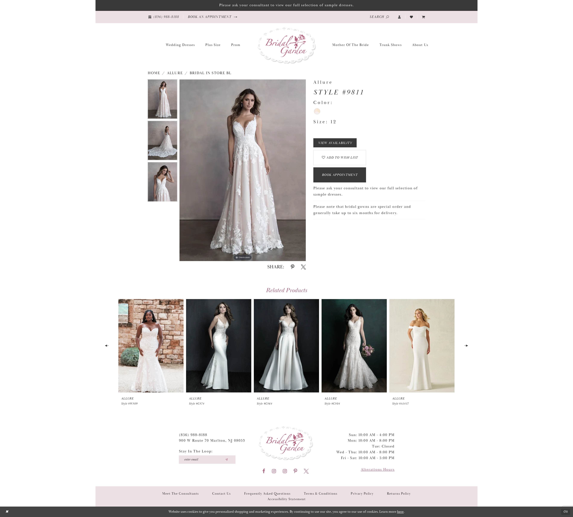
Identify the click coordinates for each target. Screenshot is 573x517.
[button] (399, 17)
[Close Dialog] (7, 512)
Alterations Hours (378, 469)
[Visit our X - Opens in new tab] (306, 471)
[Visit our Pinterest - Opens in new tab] (295, 471)
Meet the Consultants (180, 493)
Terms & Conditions (320, 493)
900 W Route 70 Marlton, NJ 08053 (212, 440)
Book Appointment (340, 175)
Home (154, 73)
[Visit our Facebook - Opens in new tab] (263, 471)
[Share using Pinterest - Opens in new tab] (292, 267)
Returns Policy (399, 493)
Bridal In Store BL (210, 73)
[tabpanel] (162, 100)
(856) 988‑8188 (193, 435)
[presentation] (151, 345)
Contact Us (221, 493)
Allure (175, 73)
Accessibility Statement (286, 499)
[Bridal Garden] (286, 45)
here (400, 512)
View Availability (335, 143)
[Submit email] (227, 459)
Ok (565, 512)
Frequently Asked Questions (267, 493)
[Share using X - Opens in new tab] (303, 267)
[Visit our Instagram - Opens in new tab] (274, 471)
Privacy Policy (362, 493)
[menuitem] (424, 17)
